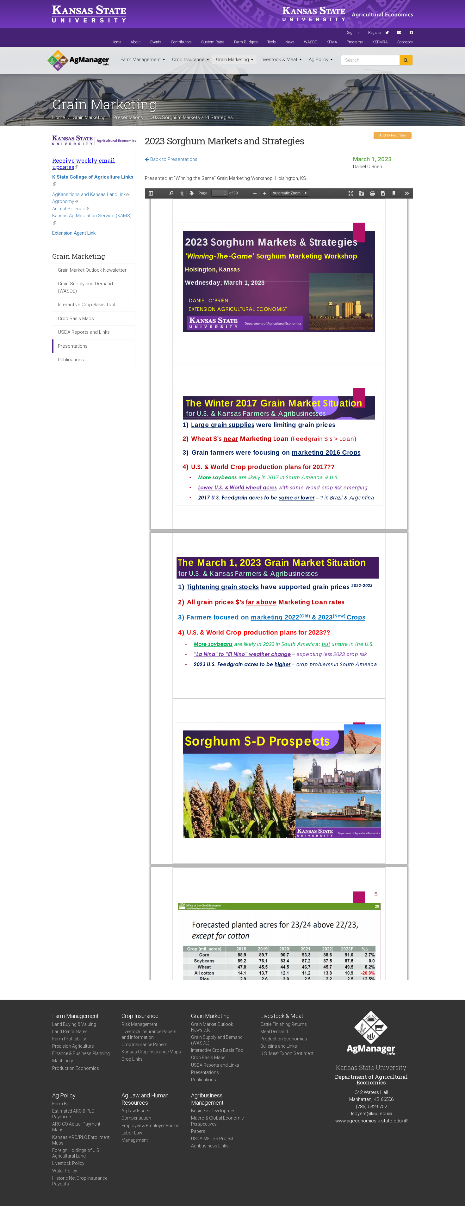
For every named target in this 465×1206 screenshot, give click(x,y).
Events (155, 42)
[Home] (78, 60)
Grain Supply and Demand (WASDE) (85, 287)
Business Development (214, 1110)
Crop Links (132, 1059)
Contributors (181, 42)
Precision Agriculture (73, 1046)
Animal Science (70, 209)
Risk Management (139, 1024)
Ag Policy (319, 59)
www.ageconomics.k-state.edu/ (371, 1121)
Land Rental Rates (70, 1031)
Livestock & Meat (279, 59)
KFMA (331, 42)
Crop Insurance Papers (144, 1044)
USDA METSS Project (212, 1138)
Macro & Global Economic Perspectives (217, 1120)
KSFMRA (380, 42)
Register (374, 32)
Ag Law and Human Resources (145, 1099)
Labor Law (131, 1132)
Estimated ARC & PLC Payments (73, 1113)
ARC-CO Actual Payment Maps (76, 1126)
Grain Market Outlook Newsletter (92, 270)
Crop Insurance (189, 59)
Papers (198, 1131)
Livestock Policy (68, 1163)
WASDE (310, 42)
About (136, 42)
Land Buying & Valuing (74, 1024)
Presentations (128, 117)
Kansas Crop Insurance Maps (151, 1051)
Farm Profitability (69, 1038)
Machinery (62, 1060)
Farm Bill (61, 1103)
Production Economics (75, 1068)
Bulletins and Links (278, 1046)
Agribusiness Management (207, 1099)
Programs (355, 42)
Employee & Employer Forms (150, 1125)
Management (134, 1140)
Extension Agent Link (74, 233)
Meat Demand (274, 1031)
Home (116, 42)
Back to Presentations (173, 159)
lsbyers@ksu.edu (371, 1113)
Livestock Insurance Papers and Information (149, 1034)
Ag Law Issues (135, 1110)
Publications (71, 360)
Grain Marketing (233, 59)
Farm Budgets (246, 42)
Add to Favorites (392, 135)
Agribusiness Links (210, 1145)
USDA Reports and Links (84, 332)
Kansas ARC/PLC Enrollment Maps (80, 1140)
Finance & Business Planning (81, 1053)
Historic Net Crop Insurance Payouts (79, 1181)
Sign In (353, 32)
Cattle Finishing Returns (283, 1024)
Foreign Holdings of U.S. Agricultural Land (76, 1153)
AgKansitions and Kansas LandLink (90, 194)
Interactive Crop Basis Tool (86, 304)
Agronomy (65, 201)
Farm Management (141, 59)
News (289, 42)
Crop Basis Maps (76, 318)
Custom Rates (213, 42)
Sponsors (405, 42)
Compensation (136, 1118)
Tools (271, 42)
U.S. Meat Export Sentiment (286, 1053)
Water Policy (64, 1170)
